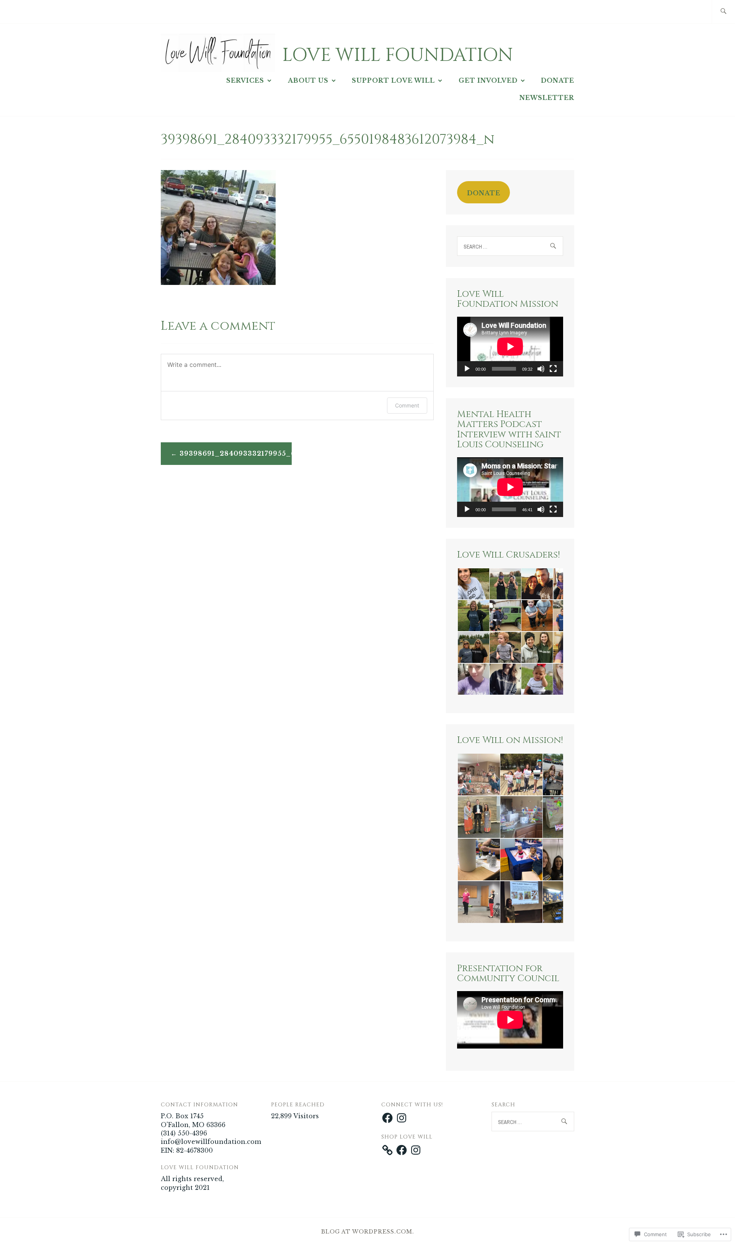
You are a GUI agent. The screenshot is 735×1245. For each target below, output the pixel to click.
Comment (407, 405)
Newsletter (546, 97)
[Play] (467, 369)
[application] (510, 346)
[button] (473, 584)
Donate (557, 80)
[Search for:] (723, 11)
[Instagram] (401, 1118)
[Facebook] (387, 1118)
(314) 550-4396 (184, 1133)
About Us (308, 80)
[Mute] (541, 369)
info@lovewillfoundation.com (211, 1141)
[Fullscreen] (553, 369)
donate (483, 193)
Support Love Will (393, 80)
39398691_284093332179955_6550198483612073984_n (236, 453)
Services (245, 80)
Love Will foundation (397, 55)
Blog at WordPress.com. (367, 1231)
